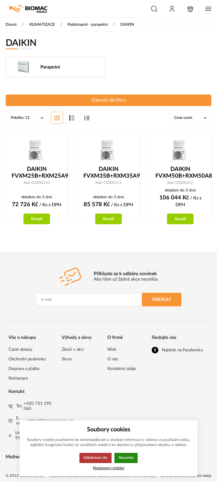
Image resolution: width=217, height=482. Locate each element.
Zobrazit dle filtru (108, 100)
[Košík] (190, 9)
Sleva (66, 359)
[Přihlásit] (172, 9)
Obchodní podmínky (27, 359)
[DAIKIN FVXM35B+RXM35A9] (108, 150)
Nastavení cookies (108, 468)
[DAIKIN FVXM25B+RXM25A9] (37, 150)
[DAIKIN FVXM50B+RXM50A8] (180, 150)
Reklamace (18, 378)
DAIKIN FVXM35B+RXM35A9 (108, 172)
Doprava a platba (23, 369)
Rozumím (126, 458)
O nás (112, 359)
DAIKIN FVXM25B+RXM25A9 (37, 172)
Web (111, 349)
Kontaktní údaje (121, 369)
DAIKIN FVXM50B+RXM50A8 (180, 172)
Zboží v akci (73, 349)
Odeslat (161, 299)
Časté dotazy (20, 349)
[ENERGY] (28, 9)
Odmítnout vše (95, 458)
